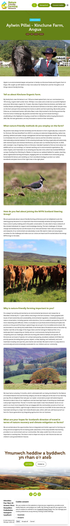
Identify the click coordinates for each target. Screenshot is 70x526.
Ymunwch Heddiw (58, 5)
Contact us (41, 464)
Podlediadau (8, 510)
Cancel (32, 521)
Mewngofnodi (44, 5)
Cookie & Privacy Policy (44, 509)
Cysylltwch (8, 515)
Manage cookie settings (10, 522)
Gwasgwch (8, 513)
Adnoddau (7, 501)
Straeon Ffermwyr (10, 505)
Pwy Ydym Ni (8, 503)
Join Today (29, 464)
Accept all (25, 521)
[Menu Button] (67, 5)
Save (18, 521)
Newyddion (8, 508)
